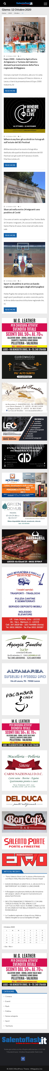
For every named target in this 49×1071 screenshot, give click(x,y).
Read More (10, 91)
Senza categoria (11, 1016)
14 (18, 937)
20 (12, 940)
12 (6, 937)
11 (42, 935)
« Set (6, 946)
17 (36, 937)
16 (30, 937)
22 (24, 940)
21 (18, 940)
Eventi (7, 1001)
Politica (8, 1011)
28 (18, 942)
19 (6, 940)
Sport (7, 1021)
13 (12, 937)
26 (6, 942)
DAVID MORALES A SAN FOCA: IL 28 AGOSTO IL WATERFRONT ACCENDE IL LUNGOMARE (25, 885)
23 (30, 940)
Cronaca (8, 996)
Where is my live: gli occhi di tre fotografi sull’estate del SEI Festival (24, 141)
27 (12, 942)
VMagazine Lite (36, 1069)
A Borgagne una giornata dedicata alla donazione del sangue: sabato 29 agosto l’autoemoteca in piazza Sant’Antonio (24, 893)
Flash (7, 1006)
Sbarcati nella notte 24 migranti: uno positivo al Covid (22, 211)
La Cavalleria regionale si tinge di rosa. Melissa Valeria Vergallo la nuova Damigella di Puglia (23, 916)
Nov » (11, 946)
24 (36, 940)
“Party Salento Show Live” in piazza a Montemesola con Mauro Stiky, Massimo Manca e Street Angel (25, 877)
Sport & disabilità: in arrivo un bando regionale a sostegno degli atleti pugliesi (24, 285)
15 (24, 937)
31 (36, 942)
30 (30, 942)
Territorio (9, 1026)
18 (42, 937)
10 (36, 935)
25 (42, 940)
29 (24, 942)
